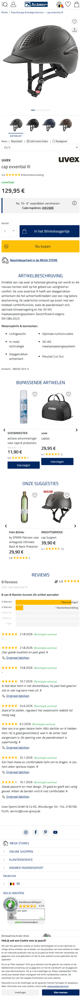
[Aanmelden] (13, 4)
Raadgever (62, 141)
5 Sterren (7, 601)
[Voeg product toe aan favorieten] (74, 21)
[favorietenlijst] (68, 4)
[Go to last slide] (5, 430)
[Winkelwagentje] (76, 4)
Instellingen (20, 992)
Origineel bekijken (17, 657)
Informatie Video (39, 141)
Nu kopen (43, 246)
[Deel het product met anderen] (74, 30)
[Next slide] (76, 128)
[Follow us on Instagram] (26, 832)
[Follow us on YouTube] (55, 832)
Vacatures (9, 875)
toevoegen (23, 465)
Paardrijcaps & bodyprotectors (27, 12)
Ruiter (5, 12)
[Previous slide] (5, 128)
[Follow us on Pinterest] (45, 832)
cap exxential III (55, 12)
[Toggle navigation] (5, 5)
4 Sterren (7, 607)
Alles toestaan (61, 992)
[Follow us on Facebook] (35, 832)
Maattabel (17, 141)
